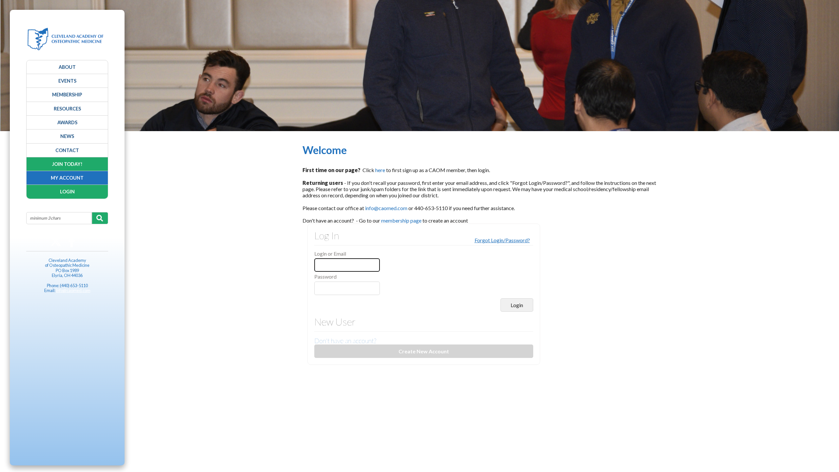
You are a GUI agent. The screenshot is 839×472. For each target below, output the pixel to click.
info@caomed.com (73, 290)
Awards (67, 122)
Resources (67, 108)
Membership (67, 94)
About (67, 67)
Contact (67, 150)
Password (325, 276)
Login (517, 305)
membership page (401, 220)
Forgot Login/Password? (502, 240)
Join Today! (67, 164)
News (67, 136)
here (380, 170)
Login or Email (330, 253)
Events (67, 81)
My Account (67, 178)
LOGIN (67, 191)
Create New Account (424, 351)
